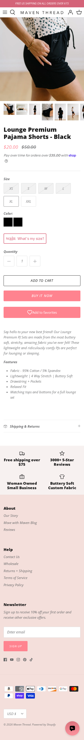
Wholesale (11, 563)
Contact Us (11, 556)
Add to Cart (42, 280)
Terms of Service (15, 577)
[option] (42, 59)
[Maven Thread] (42, 12)
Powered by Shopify (44, 724)
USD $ (11, 713)
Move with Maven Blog (20, 522)
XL (11, 201)
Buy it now (42, 295)
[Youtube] (11, 659)
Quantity (10, 251)
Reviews (9, 529)
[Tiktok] (31, 659)
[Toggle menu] (5, 12)
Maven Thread (22, 724)
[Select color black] (8, 225)
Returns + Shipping (18, 571)
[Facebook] (5, 659)
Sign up (15, 646)
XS (11, 188)
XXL (28, 201)
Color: (8, 213)
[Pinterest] (24, 659)
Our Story (11, 515)
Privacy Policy (14, 585)
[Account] (69, 12)
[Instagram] (18, 659)
